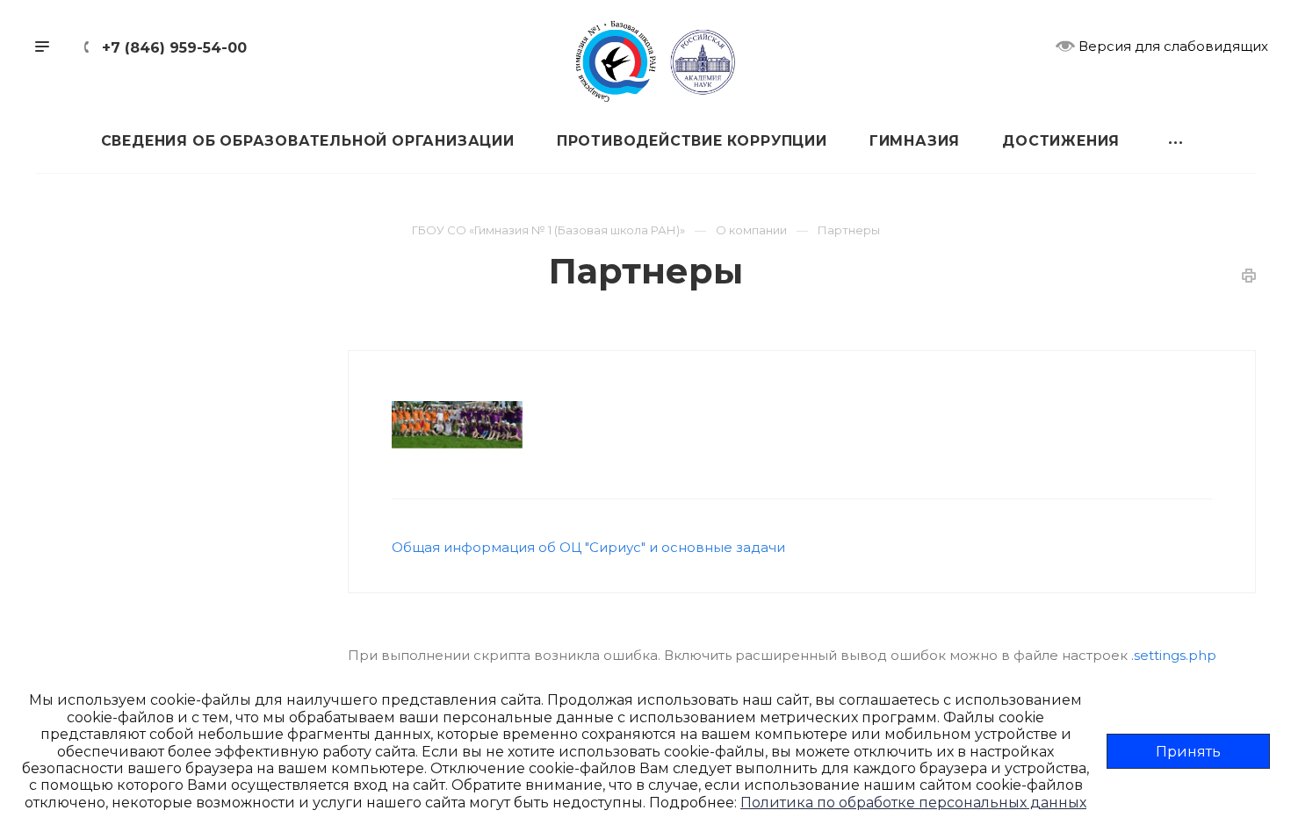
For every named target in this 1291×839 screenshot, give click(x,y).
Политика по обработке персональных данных (913, 802)
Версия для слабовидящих (1171, 46)
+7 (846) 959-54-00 (174, 47)
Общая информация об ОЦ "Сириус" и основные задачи (588, 547)
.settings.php (1173, 655)
